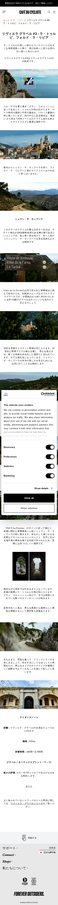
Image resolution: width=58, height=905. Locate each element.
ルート (29, 786)
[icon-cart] (54, 12)
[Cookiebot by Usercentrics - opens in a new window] (41, 394)
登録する (32, 838)
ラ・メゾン (18, 20)
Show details (41, 488)
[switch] (50, 456)
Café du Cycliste (31, 902)
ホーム (6, 20)
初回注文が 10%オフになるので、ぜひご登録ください (29, 3)
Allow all (29, 498)
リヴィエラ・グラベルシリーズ (27, 803)
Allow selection (29, 508)
